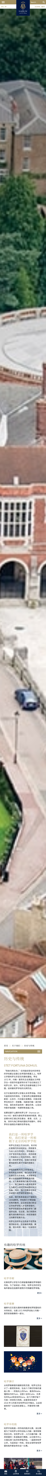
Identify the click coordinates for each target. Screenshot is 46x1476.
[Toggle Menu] (3, 2)
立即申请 (16, 1474)
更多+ (39, 1292)
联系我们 (27, 1474)
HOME (37, 7)
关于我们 (16, 1046)
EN (2, 7)
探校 (5, 1474)
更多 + (39, 1318)
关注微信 (39, 1474)
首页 (43, 7)
